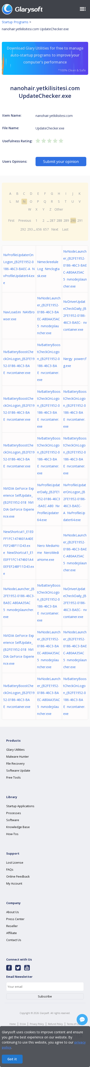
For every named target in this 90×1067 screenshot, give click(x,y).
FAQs (9, 869)
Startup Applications (20, 806)
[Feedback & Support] (82, 1019)
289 (66, 220)
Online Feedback (18, 876)
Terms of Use (73, 1024)
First (11, 220)
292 (23, 229)
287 (52, 220)
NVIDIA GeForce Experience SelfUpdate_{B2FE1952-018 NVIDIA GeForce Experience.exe (18, 502)
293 (30, 229)
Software (12, 820)
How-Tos (12, 834)
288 (59, 220)
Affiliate (11, 933)
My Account (14, 883)
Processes (13, 813)
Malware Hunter (17, 756)
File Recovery (15, 763)
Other (58, 209)
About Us (12, 912)
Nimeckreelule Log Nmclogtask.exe (48, 269)
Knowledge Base (18, 827)
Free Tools (13, 777)
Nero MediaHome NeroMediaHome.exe (48, 552)
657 (46, 229)
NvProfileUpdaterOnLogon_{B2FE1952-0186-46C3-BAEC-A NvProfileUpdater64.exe (19, 269)
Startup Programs (15, 22)
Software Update (18, 770)
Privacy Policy (37, 1024)
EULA (23, 1024)
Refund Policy (55, 1024)
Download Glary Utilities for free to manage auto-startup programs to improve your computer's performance (46, 59)
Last (65, 229)
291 (80, 220)
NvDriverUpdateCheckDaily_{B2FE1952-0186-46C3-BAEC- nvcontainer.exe (75, 315)
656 (39, 229)
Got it (12, 1059)
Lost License (14, 862)
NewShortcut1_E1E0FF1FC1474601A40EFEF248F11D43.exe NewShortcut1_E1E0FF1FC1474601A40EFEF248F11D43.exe (18, 552)
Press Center (15, 919)
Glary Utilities (15, 749)
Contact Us (13, 940)
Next (54, 229)
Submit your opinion (61, 161)
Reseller (12, 926)
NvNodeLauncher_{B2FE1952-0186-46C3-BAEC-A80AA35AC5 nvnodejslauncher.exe (19, 603)
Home (12, 1024)
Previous (24, 220)
